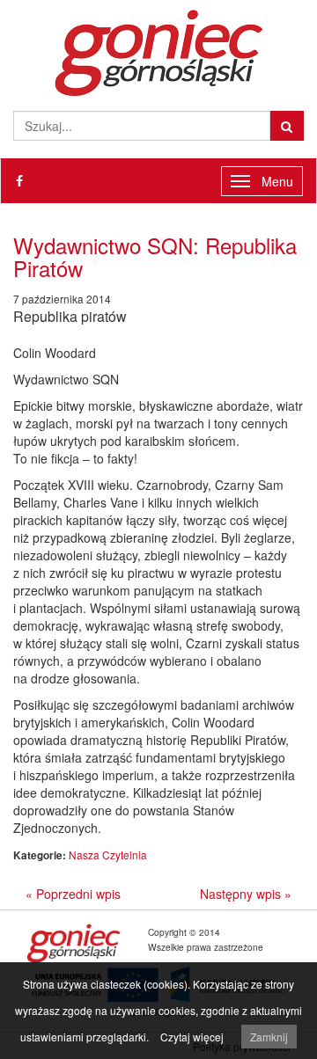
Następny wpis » (245, 893)
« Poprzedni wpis (73, 893)
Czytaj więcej (192, 1036)
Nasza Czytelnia (108, 854)
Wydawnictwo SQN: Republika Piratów (155, 256)
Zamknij (269, 1036)
